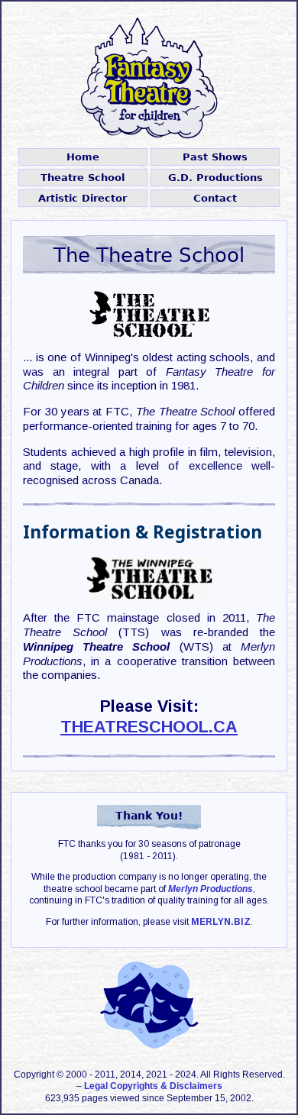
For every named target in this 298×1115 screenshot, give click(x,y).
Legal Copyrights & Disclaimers (153, 1086)
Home (82, 157)
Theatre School (82, 177)
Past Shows (215, 157)
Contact (215, 198)
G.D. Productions (215, 177)
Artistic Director (82, 198)
